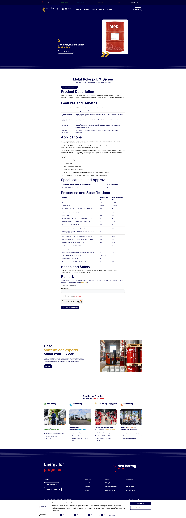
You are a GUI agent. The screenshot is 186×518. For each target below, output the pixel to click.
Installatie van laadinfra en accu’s (55, 433)
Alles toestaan (140, 503)
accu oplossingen (54, 429)
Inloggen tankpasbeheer (129, 438)
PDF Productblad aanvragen (70, 307)
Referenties (75, 438)
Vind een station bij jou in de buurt (132, 436)
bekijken (83, 433)
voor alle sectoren (109, 429)
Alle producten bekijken (103, 435)
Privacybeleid (77, 296)
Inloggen (133, 2)
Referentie (100, 438)
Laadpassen (59, 439)
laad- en (46, 429)
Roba (109, 438)
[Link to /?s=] (129, 2)
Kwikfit (106, 438)
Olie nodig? (139, 2)
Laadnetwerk (49, 439)
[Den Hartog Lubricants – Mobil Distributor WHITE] (56, 7)
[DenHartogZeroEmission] (50, 403)
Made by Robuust (68, 499)
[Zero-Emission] (55, 409)
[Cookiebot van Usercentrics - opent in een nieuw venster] (42, 515)
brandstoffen (77, 433)
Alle (73, 433)
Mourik (84, 438)
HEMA (80, 438)
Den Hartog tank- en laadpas (131, 433)
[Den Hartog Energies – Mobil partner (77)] (80, 409)
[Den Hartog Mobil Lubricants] (106, 409)
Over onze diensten (77, 436)
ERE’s (57, 436)
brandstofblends (81, 429)
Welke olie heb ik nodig (103, 433)
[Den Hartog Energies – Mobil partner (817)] (131, 409)
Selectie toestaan (140, 507)
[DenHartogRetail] (126, 403)
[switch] (76, 515)
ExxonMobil (84, 282)
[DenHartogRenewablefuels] (75, 403)
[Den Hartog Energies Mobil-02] (121, 340)
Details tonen (111, 515)
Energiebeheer (50, 436)
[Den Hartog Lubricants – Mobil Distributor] (106, 403)
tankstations (130, 427)
